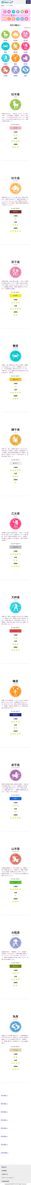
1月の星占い (4, 1144)
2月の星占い (4, 1136)
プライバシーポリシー (8, 1177)
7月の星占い (4, 1095)
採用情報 (4, 1170)
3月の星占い (4, 1128)
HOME (2, 5)
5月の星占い (4, 1111)
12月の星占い (5, 1152)
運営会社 (4, 1167)
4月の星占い (4, 1120)
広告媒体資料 (5, 1181)
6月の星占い (4, 1103)
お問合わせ (5, 1174)
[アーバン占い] (15, 21)
